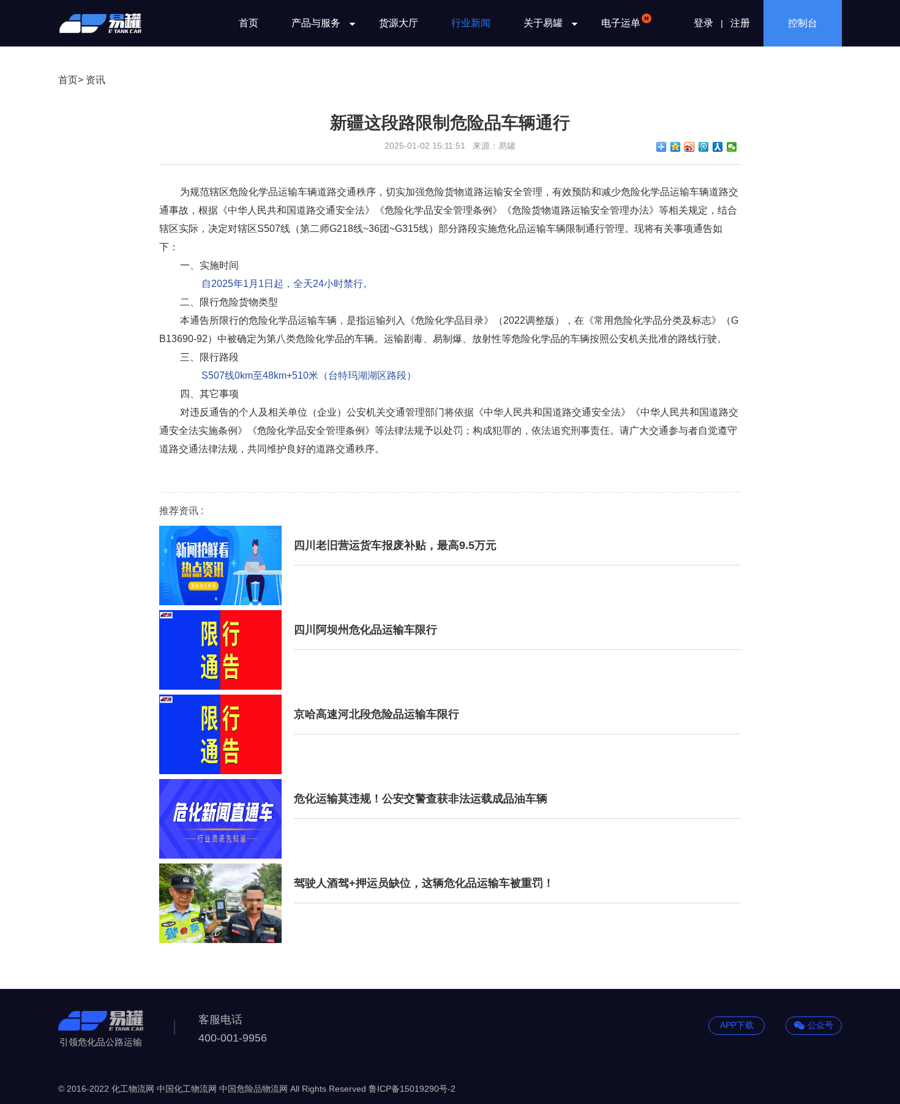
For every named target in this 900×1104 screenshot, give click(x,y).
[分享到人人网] (718, 147)
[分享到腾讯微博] (704, 147)
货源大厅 (398, 23)
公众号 (820, 1025)
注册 (740, 23)
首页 (248, 23)
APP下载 (737, 1025)
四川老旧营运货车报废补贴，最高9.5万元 (395, 545)
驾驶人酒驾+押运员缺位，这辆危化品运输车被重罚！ (424, 883)
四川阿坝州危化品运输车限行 (365, 630)
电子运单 (620, 23)
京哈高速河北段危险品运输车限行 (376, 714)
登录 (703, 23)
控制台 (802, 23)
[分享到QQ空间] (675, 147)
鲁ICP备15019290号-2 (412, 1089)
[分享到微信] (732, 147)
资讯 (95, 80)
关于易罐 (543, 23)
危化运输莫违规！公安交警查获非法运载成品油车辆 (420, 799)
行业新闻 (470, 23)
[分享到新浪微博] (689, 147)
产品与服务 (315, 23)
